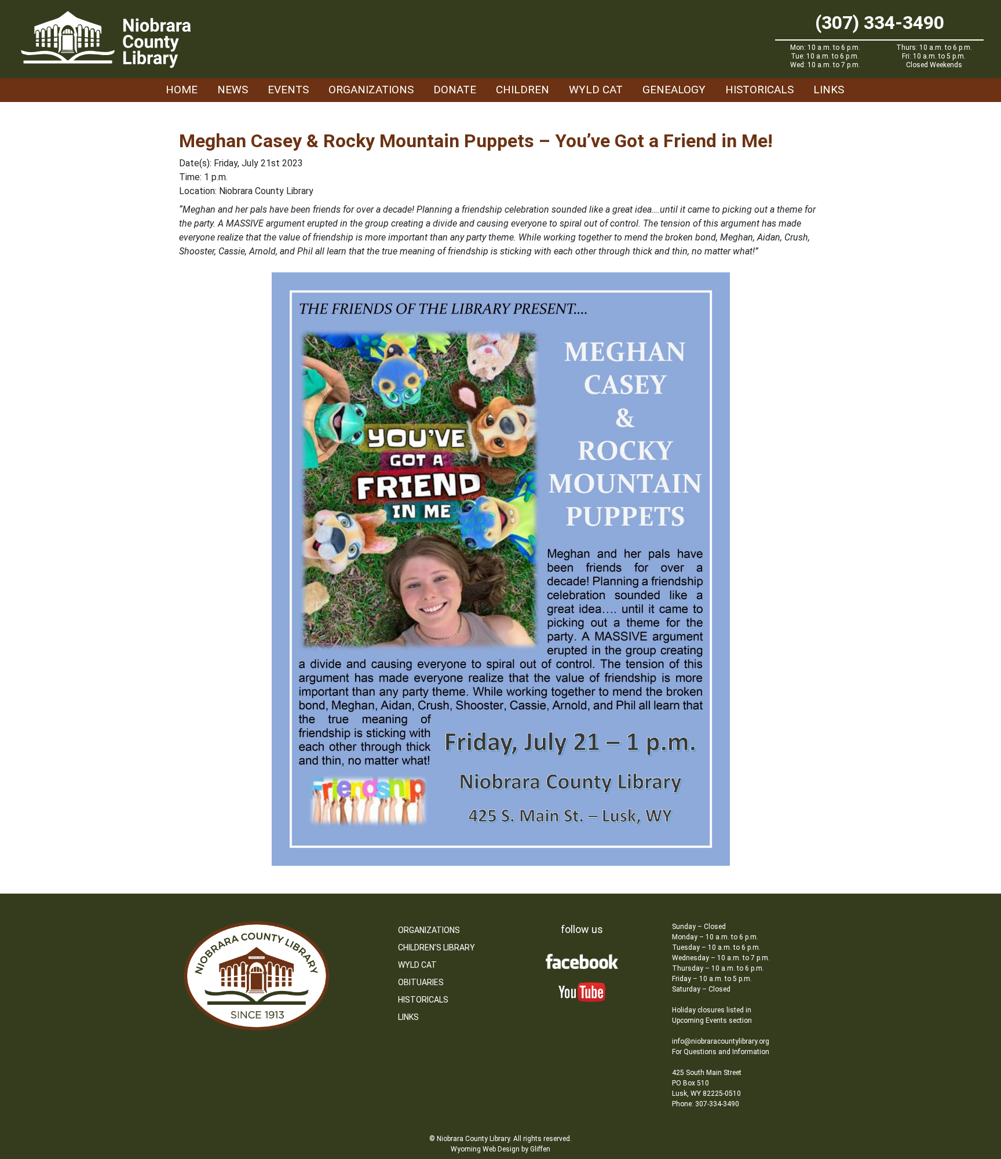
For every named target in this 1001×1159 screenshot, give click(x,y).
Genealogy (674, 89)
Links (828, 89)
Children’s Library (436, 947)
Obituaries (421, 982)
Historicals (759, 89)
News (232, 89)
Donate (454, 89)
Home (182, 89)
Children (522, 89)
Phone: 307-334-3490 (705, 1104)
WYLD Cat (596, 89)
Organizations (371, 89)
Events (288, 89)
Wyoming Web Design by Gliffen (500, 1149)
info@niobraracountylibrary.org (720, 1041)
